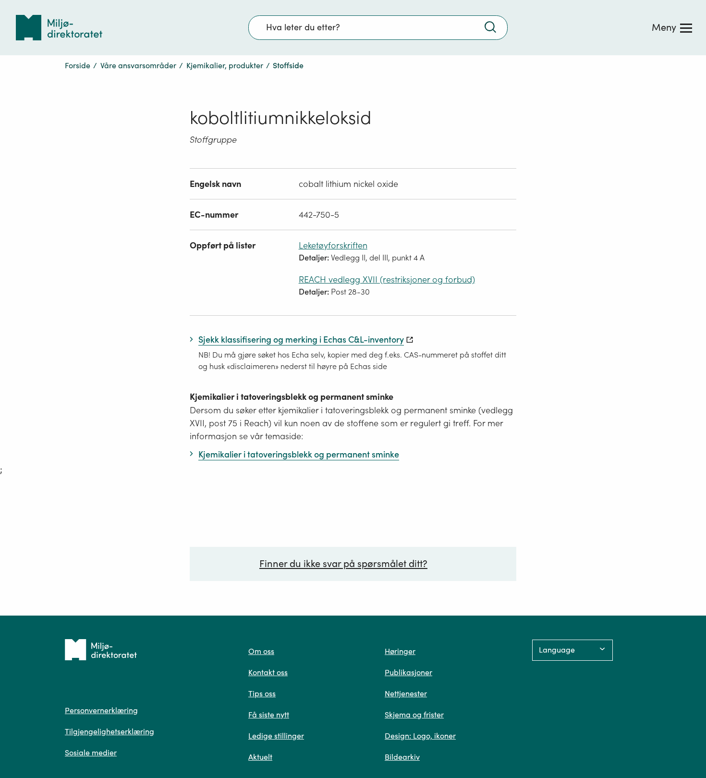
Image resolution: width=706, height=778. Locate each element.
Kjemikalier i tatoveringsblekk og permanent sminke (291, 396)
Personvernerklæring (101, 710)
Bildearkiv (402, 757)
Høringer (400, 651)
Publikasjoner (408, 672)
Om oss (261, 651)
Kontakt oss (268, 672)
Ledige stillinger (276, 736)
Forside (77, 65)
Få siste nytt (268, 714)
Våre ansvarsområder (138, 65)
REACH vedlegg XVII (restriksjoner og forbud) (387, 279)
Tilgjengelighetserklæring (109, 731)
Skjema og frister (414, 714)
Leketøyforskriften (333, 245)
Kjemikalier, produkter (224, 65)
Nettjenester (406, 693)
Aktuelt (260, 757)
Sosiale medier (91, 752)
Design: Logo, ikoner (420, 736)
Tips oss (262, 693)
